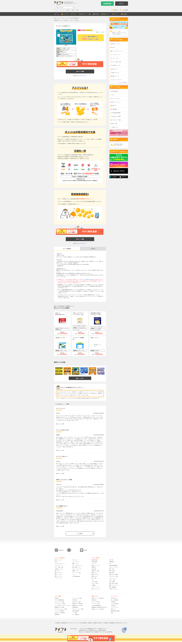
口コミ (67, 56)
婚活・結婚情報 (112, 587)
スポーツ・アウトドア (117, 79)
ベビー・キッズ (115, 58)
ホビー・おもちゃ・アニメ (77, 565)
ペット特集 (74, 612)
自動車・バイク (75, 570)
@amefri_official (118, 171)
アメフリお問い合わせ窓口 (87, 279)
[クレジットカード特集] (75, 371)
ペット (73, 574)
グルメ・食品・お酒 (116, 61)
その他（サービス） (113, 588)
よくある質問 (125, 10)
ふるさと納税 (94, 581)
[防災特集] (59, 371)
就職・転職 (111, 572)
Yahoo (77, 9)
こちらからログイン (82, 75)
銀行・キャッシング (116, 102)
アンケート (116, 14)
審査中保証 (83, 30)
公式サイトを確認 (80, 71)
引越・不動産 (112, 581)
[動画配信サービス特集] (101, 371)
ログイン (121, 3)
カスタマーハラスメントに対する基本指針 (78, 622)
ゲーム (56, 9)
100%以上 (68, 9)
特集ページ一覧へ (80, 378)
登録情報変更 (112, 622)
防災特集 (56, 598)
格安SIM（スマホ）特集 (77, 605)
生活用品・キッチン (116, 65)
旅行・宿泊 (114, 123)
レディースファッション (117, 51)
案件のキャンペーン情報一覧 (98, 598)
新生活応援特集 (75, 610)
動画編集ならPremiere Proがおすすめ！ (100, 607)
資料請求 (93, 567)
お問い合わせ (113, 598)
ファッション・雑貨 (76, 572)
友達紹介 (125, 14)
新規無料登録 (107, 3)
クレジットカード (116, 98)
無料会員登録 (115, 91)
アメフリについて (114, 607)
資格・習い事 (112, 570)
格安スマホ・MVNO (116, 116)
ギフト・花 (74, 559)
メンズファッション (116, 54)
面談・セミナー (95, 572)
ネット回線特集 (75, 614)
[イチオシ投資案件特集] (67, 371)
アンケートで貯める (96, 601)
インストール (61, 9)
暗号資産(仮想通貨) (116, 112)
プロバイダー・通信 (116, 120)
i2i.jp (112, 612)
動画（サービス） (95, 574)
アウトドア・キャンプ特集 (77, 609)
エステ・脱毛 (112, 579)
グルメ (93, 579)
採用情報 (106, 622)
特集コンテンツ (106, 14)
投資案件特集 (75, 607)
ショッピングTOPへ (122, 82)
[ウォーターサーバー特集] (84, 371)
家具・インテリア (58, 574)
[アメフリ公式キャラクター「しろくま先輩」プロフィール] (92, 371)
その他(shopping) (76, 576)
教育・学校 (111, 569)
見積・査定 (94, 569)
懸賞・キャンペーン (96, 565)
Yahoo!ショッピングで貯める (98, 609)
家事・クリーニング (113, 585)
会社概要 (57, 622)
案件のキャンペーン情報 (85, 14)
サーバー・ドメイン (113, 578)
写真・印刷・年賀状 (113, 583)
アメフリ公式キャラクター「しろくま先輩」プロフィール (63, 605)
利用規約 (90, 622)
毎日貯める (97, 14)
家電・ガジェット (58, 576)
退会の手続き (119, 622)
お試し (113, 47)
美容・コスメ (115, 69)
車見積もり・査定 (95, 570)
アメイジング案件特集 (59, 610)
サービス (74, 14)
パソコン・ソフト (58, 578)
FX (113, 94)
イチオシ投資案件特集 (59, 600)
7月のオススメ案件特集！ (60, 612)
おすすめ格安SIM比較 (96, 605)
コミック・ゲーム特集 (77, 598)
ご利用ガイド (116, 10)
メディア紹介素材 (114, 603)
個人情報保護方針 (64, 622)
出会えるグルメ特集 (76, 601)
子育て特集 (74, 600)
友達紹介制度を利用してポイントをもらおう (119, 145)
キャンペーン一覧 (95, 603)
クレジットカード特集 (59, 601)
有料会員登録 (94, 561)
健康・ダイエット (116, 72)
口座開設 (93, 585)
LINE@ (85, 550)
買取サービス (115, 127)
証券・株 (114, 105)
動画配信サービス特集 (59, 607)
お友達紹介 (113, 601)
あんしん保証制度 (114, 600)
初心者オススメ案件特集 (77, 603)
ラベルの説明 (101, 32)
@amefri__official (119, 164)
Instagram (61, 550)
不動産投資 (114, 109)
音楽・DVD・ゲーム (76, 567)
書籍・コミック (115, 76)
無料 (73, 9)
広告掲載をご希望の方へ (98, 622)
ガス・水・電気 (95, 583)
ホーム (57, 14)
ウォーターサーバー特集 (60, 603)
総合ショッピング (116, 43)
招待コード (113, 609)
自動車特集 (57, 614)
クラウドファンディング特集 (61, 609)
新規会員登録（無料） (115, 610)
